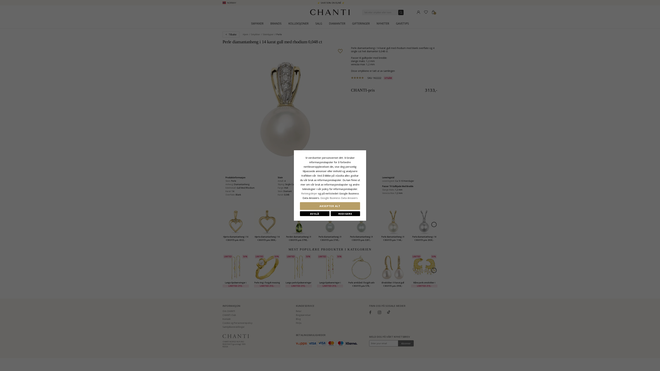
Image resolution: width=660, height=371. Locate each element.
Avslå (314, 213)
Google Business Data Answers (339, 198)
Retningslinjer (309, 193)
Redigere (345, 213)
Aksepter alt (330, 206)
